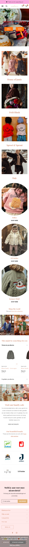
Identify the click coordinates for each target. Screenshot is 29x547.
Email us (7, 527)
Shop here (14, 220)
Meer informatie (13, 424)
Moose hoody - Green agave (9, 368)
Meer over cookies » (15, 545)
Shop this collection (17, 311)
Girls (8, 29)
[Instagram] (16, 533)
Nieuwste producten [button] (8, 345)
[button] (2, 6)
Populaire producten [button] (8, 379)
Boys (20, 29)
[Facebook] (12, 533)
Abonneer (22, 501)
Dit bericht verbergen (17, 542)
